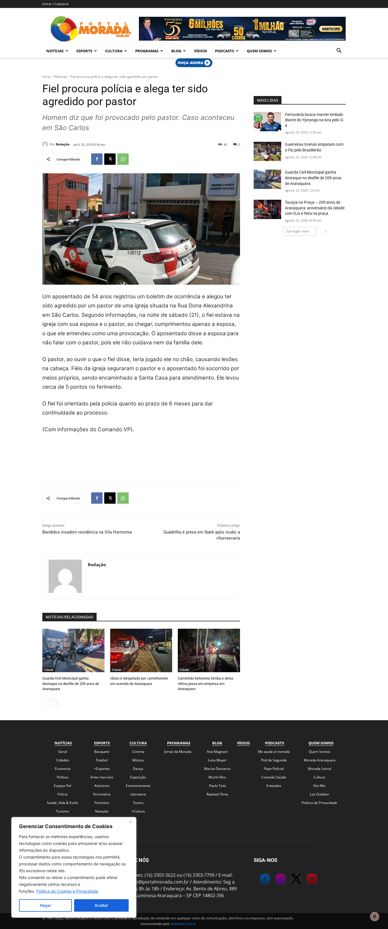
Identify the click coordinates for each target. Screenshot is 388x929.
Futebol (102, 760)
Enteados (273, 785)
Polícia (62, 794)
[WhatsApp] (123, 159)
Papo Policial (274, 768)
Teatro (138, 802)
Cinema (138, 751)
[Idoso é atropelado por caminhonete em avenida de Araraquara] (141, 650)
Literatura (138, 794)
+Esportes (102, 768)
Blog (176, 50)
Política (62, 777)
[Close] (130, 821)
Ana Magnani (217, 751)
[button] (339, 51)
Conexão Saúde (273, 777)
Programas (146, 50)
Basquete (101, 751)
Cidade (48, 670)
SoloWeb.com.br (183, 923)
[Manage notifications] (374, 916)
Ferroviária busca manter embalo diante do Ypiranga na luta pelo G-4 (314, 120)
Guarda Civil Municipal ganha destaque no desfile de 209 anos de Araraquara (70, 683)
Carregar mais (297, 231)
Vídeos (200, 50)
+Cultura (138, 811)
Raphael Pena (217, 794)
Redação (63, 144)
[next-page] (55, 703)
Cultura (113, 50)
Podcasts (224, 50)
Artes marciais (101, 777)
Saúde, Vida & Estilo (62, 802)
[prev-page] (45, 703)
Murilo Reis (217, 777)
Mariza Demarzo (217, 768)
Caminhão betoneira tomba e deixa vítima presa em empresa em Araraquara (205, 683)
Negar (45, 905)
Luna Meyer (217, 760)
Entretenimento (138, 785)
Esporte (84, 50)
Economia (62, 768)
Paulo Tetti (217, 785)
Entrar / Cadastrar (55, 4)
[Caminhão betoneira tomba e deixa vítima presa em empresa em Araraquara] (209, 650)
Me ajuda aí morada (274, 751)
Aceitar (101, 905)
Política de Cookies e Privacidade (67, 891)
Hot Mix (319, 785)
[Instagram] (275, 879)
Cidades (62, 760)
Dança (138, 768)
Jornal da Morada (177, 751)
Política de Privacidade (319, 802)
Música (138, 760)
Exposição (138, 777)
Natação (102, 811)
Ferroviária (101, 794)
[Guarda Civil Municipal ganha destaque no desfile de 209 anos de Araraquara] (73, 650)
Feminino (102, 802)
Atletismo (101, 785)
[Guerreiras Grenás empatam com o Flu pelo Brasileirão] (267, 151)
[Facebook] (97, 159)
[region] (73, 867)
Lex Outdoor (319, 794)
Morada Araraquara (319, 760)
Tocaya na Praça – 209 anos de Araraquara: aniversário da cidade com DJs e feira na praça (315, 208)
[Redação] (46, 144)
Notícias (55, 50)
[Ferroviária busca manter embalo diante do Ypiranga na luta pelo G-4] (267, 121)
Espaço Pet (62, 785)
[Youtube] (306, 879)
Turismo (62, 811)
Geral (62, 751)
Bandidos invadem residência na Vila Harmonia (87, 532)
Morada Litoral (319, 768)
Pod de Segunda (274, 760)
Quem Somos (259, 50)
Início (46, 76)
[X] (110, 159)
